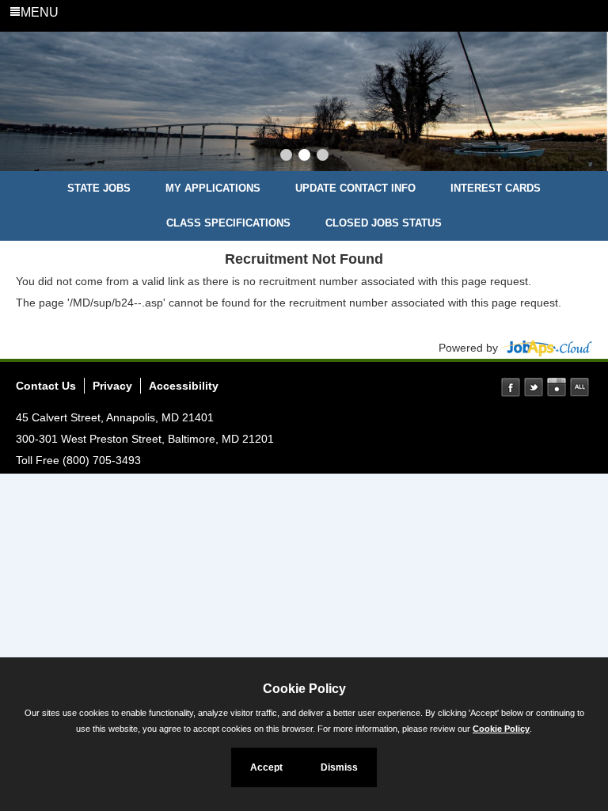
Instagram (556, 387)
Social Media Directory (579, 387)
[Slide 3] (322, 156)
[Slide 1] (286, 156)
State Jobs (99, 188)
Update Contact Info (355, 188)
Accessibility (183, 385)
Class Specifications (228, 223)
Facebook (510, 387)
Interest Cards (495, 188)
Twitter (533, 387)
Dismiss (339, 767)
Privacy (112, 385)
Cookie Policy (501, 728)
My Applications (212, 188)
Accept (266, 767)
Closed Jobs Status (383, 223)
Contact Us (46, 385)
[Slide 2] (304, 156)
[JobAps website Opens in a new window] (546, 347)
